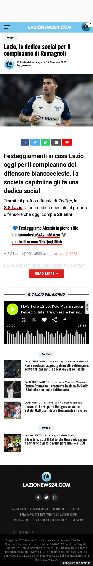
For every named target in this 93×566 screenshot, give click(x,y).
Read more (45, 274)
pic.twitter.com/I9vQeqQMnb (37, 241)
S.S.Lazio (13, 207)
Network (78, 520)
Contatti (58, 509)
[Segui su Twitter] (46, 497)
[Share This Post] (46, 142)
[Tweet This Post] (35, 142)
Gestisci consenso (22, 532)
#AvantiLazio (49, 234)
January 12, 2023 (64, 254)
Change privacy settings (75, 562)
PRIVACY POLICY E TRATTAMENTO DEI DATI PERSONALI (48, 514)
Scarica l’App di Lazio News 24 (30, 509)
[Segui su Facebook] (38, 497)
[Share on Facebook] (25, 142)
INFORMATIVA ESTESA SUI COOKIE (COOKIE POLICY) (40, 520)
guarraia (25, 65)
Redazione (75, 509)
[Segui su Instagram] (54, 497)
